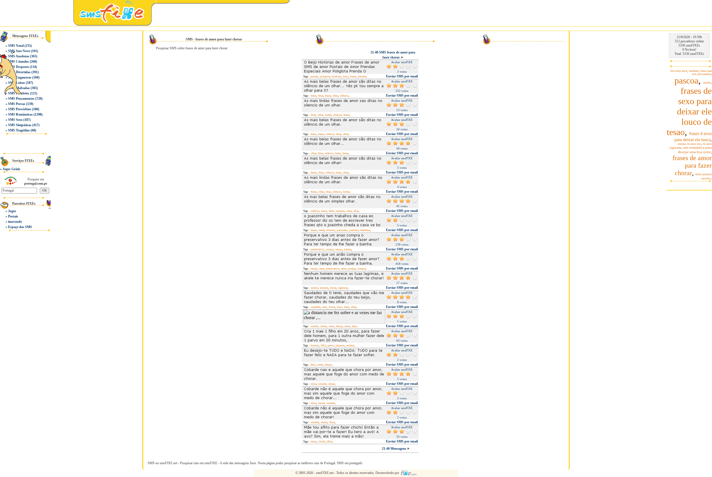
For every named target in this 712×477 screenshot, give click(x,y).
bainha (347, 249)
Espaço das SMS (20, 227)
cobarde (322, 383)
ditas (320, 95)
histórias (336, 76)
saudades (315, 307)
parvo (331, 345)
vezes (331, 326)
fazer (321, 268)
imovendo (15, 222)
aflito (330, 441)
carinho (707, 82)
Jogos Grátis (11, 169)
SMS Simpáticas (19, 125)
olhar (335, 95)
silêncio (344, 95)
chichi (321, 441)
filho (323, 345)
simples (340, 210)
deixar (339, 326)
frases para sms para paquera (702, 72)
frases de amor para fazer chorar (692, 165)
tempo (338, 249)
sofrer (320, 364)
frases (353, 76)
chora (314, 383)
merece (314, 287)
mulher (350, 345)
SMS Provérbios (19, 109)
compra (330, 249)
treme (314, 441)
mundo (314, 326)
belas (313, 95)
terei (324, 307)
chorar (333, 287)
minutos (340, 345)
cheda (321, 230)
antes (344, 268)
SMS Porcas (16, 104)
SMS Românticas (20, 114)
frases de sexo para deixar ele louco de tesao (689, 111)
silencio (337, 114)
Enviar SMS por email (402, 76)
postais (314, 76)
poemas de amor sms (689, 143)
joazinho (354, 230)
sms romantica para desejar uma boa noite (695, 149)
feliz (313, 364)
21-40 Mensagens (394, 449)
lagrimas (343, 287)
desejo (328, 364)
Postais (13, 216)
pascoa (686, 80)
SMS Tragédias (19, 130)
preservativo (317, 249)
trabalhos (365, 230)
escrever (330, 230)
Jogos (12, 211)
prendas (362, 76)
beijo (345, 76)
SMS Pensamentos (21, 99)
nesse (347, 326)
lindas (328, 114)
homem (324, 287)
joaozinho (342, 230)
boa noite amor (679, 70)
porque (352, 268)
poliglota (325, 76)
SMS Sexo (15, 120)
